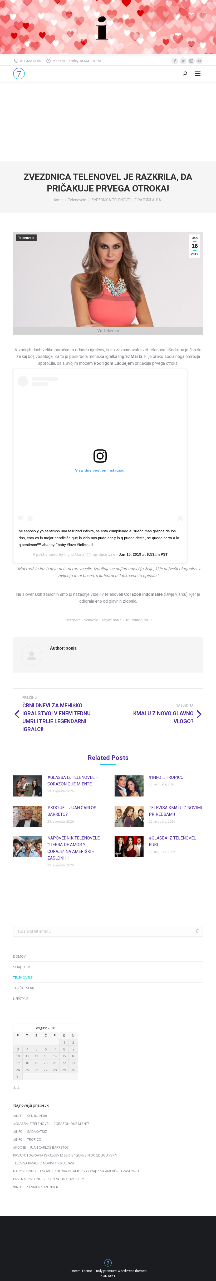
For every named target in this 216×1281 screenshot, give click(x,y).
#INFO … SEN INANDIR (30, 1115)
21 (55, 1063)
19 (36, 1063)
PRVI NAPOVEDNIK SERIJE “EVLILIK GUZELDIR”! (48, 1179)
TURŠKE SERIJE (24, 988)
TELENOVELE (23, 977)
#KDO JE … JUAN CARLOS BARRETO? (71, 811)
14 (55, 1056)
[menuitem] (108, 1276)
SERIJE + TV (21, 967)
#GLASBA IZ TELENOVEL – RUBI (174, 841)
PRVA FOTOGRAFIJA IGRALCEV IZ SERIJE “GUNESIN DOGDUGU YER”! (65, 1155)
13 (45, 1056)
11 (27, 1056)
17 (18, 1063)
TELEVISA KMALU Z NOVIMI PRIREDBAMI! (175, 811)
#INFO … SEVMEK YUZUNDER (35, 1186)
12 (36, 1056)
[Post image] (27, 786)
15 (64, 1056)
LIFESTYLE (20, 998)
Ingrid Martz (74, 554)
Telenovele (26, 238)
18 (27, 1063)
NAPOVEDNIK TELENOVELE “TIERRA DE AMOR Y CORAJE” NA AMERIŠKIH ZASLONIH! (73, 848)
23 (73, 1063)
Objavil (111, 620)
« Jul (16, 1086)
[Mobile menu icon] (197, 73)
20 (45, 1063)
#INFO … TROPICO (166, 777)
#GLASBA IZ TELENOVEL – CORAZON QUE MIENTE (72, 781)
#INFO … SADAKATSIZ (30, 1131)
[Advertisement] (108, 121)
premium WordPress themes (124, 1271)
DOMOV (19, 956)
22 (64, 1063)
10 (18, 1056)
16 (73, 1056)
